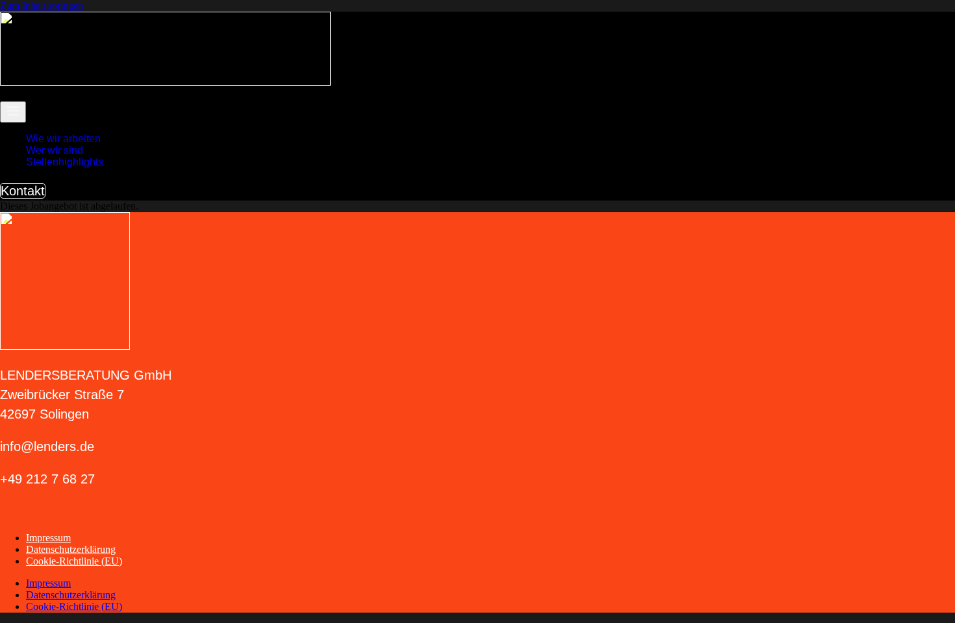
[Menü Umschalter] (13, 112)
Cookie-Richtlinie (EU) (74, 561)
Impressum (48, 537)
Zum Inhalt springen (41, 5)
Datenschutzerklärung (71, 549)
